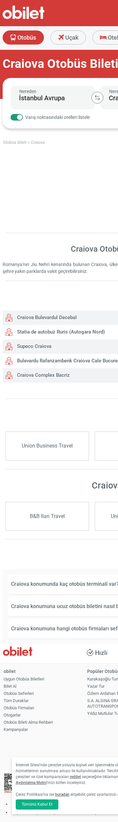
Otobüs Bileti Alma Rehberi (28, 722)
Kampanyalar (16, 729)
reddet (75, 776)
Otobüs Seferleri (19, 693)
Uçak (71, 37)
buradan (62, 794)
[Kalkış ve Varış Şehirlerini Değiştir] (97, 98)
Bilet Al (10, 686)
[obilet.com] (39, 18)
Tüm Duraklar (16, 700)
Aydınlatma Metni (31, 782)
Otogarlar (12, 715)
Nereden (27, 91)
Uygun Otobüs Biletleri (24, 679)
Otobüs (26, 37)
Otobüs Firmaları (19, 707)
